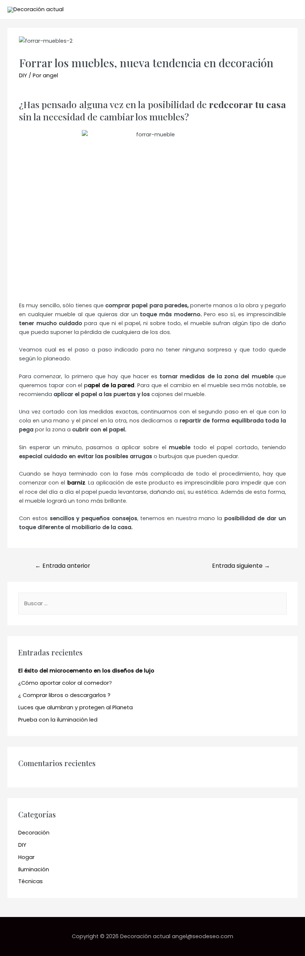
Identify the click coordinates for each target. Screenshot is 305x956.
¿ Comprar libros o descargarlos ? (64, 695)
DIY (23, 75)
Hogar (26, 857)
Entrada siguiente (241, 566)
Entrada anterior (62, 566)
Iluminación (33, 869)
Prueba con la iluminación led (57, 719)
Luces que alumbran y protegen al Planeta (75, 707)
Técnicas (30, 881)
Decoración (33, 832)
